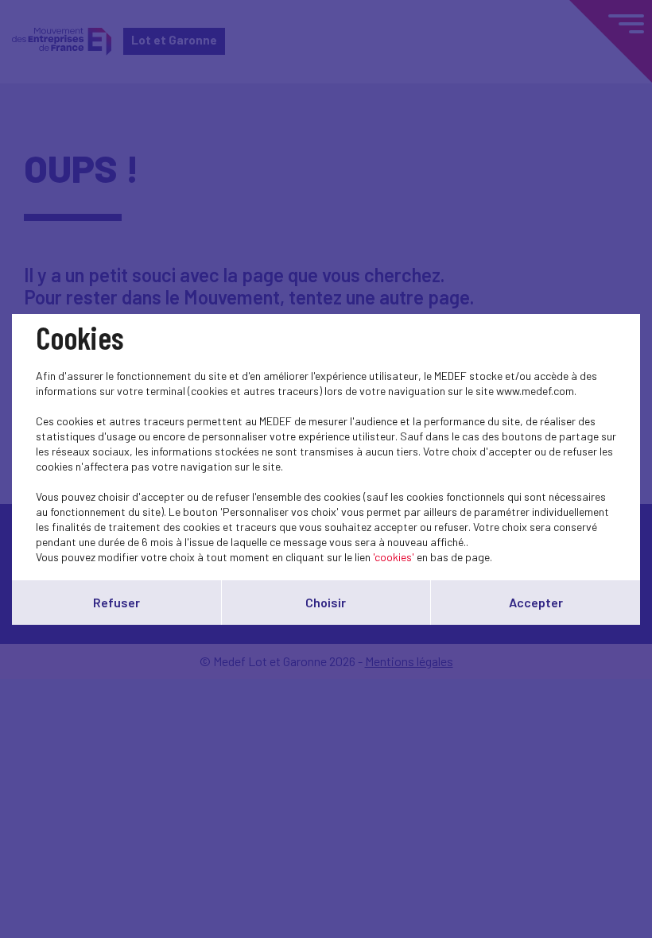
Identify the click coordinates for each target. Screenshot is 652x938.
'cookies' (393, 557)
